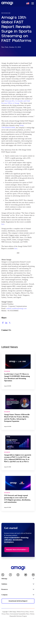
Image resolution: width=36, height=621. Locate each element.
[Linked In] (33, 575)
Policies (32, 614)
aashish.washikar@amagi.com (16, 308)
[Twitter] (2, 575)
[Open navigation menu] (33, 3)
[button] (28, 3)
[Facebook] (10, 575)
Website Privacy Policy (23, 611)
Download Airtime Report (18, 601)
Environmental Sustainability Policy (19, 614)
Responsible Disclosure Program (18, 616)
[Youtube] (25, 575)
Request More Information (16, 549)
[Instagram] (18, 575)
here (2, 224)
